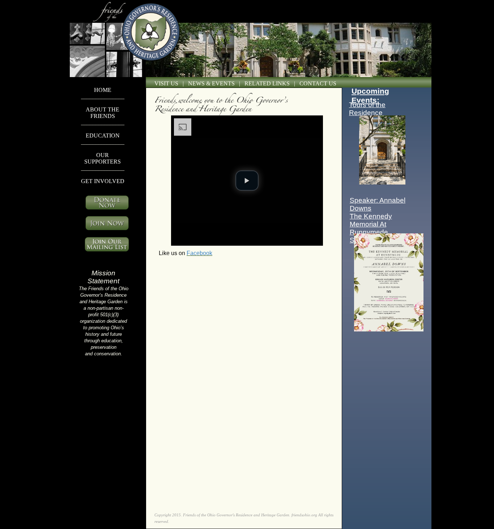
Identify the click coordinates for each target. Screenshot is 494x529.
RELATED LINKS (267, 83)
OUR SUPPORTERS (102, 158)
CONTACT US (317, 83)
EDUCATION (103, 135)
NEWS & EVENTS (211, 83)
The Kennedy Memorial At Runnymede (371, 224)
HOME (102, 90)
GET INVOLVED (102, 181)
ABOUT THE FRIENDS (102, 112)
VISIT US (166, 83)
